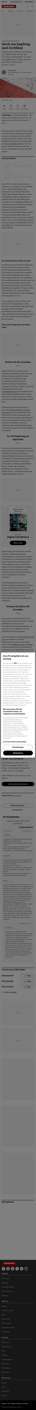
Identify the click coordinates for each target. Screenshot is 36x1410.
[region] (18, 705)
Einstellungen (18, 747)
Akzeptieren (18, 753)
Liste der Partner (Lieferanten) (14, 742)
